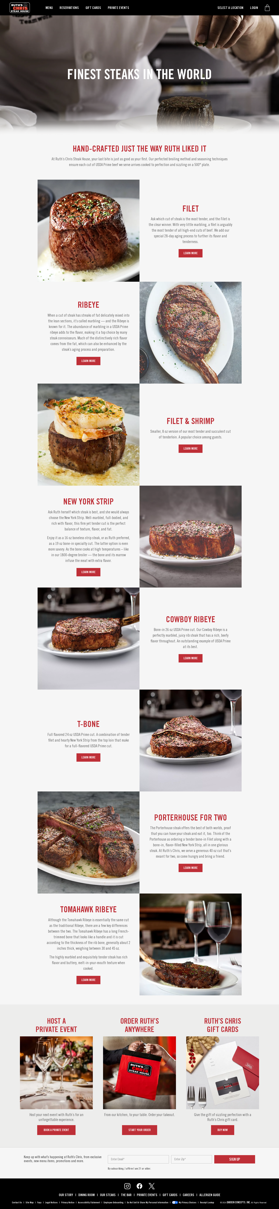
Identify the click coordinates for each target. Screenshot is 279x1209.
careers (188, 1195)
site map (30, 1202)
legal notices (51, 1202)
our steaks (108, 1195)
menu (49, 8)
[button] (267, 7)
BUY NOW (223, 1130)
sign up (234, 1159)
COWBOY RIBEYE (190, 619)
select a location (230, 8)
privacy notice (67, 1202)
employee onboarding (113, 1202)
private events (118, 8)
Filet (190, 208)
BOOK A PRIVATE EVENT (56, 1130)
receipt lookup (207, 1202)
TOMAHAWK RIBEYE (88, 909)
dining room (86, 1195)
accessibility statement (89, 1202)
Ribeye (88, 305)
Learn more (191, 253)
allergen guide (209, 1195)
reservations (69, 8)
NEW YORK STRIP (88, 501)
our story (66, 1195)
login (254, 8)
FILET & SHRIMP (190, 421)
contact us (17, 1202)
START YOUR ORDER (139, 1130)
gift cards (93, 8)
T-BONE (88, 724)
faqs (39, 1202)
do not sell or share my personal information (147, 1202)
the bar (126, 1195)
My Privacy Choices (187, 1202)
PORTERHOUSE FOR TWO (190, 817)
